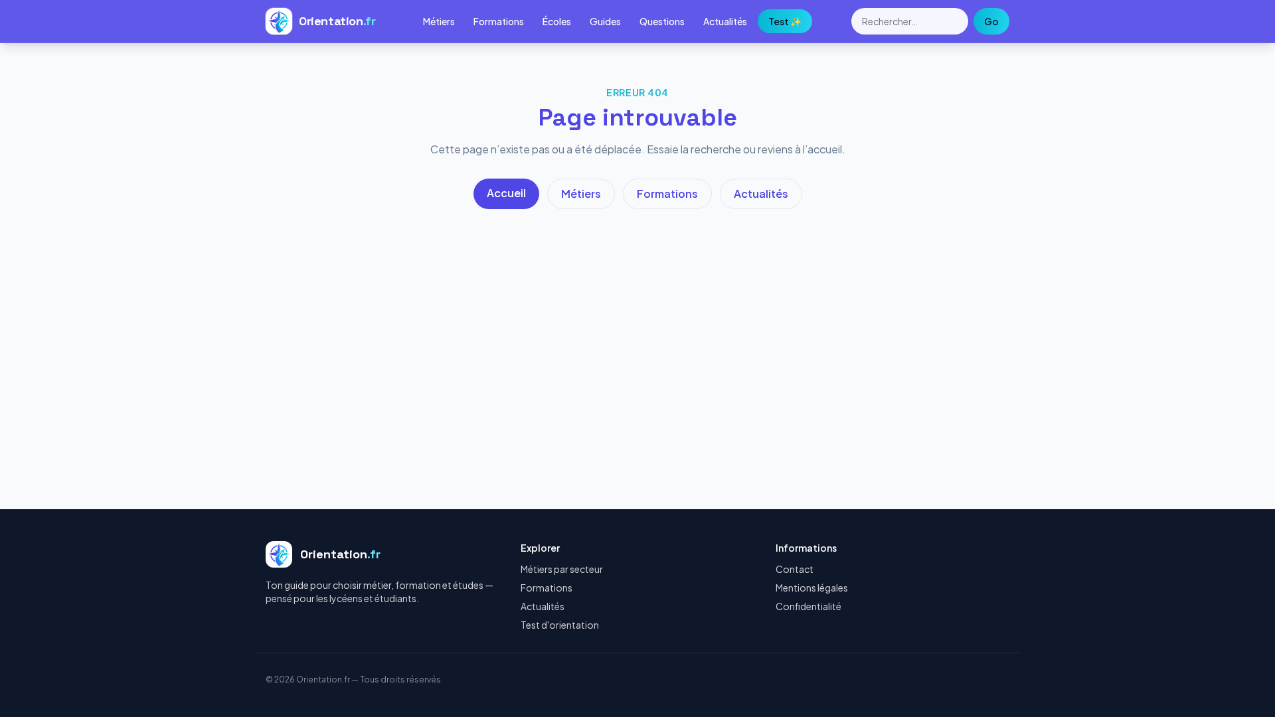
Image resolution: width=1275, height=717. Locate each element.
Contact (794, 569)
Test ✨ (785, 21)
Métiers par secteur (562, 569)
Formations (498, 21)
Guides (605, 21)
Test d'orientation (560, 625)
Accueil (506, 193)
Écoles (557, 21)
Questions (662, 21)
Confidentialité (808, 606)
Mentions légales (812, 588)
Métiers (439, 21)
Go (991, 21)
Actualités (725, 21)
